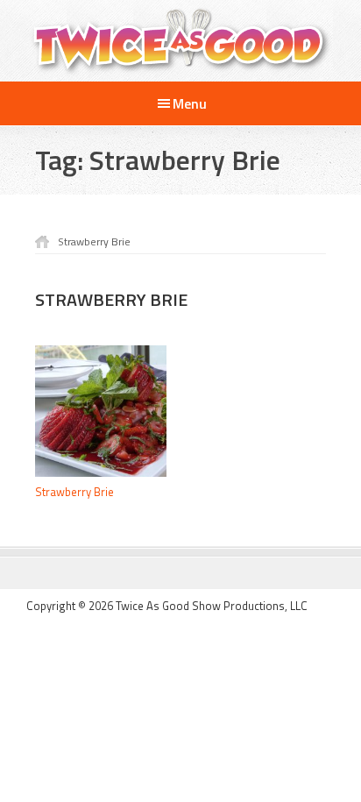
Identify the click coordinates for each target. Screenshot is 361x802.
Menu (190, 103)
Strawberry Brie (74, 491)
